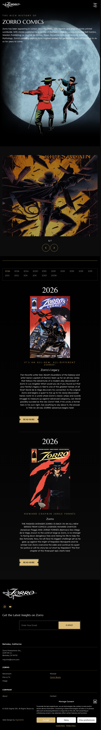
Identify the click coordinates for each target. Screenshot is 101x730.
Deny (66, 720)
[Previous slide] (46, 248)
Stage (4, 681)
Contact (53, 696)
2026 (7, 271)
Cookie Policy (60, 726)
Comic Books (55, 677)
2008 (54, 276)
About (4, 696)
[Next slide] (54, 248)
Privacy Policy (71, 726)
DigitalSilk (19, 720)
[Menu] (95, 5)
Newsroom (6, 674)
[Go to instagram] (4, 606)
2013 (7, 276)
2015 (90, 271)
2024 (26, 271)
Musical (53, 674)
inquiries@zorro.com (10, 659)
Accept (46, 720)
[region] (50, 195)
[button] (95, 701)
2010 (44, 276)
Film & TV (6, 677)
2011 (25, 276)
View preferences (87, 720)
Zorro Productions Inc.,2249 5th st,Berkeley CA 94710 (11, 652)
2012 (16, 276)
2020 (35, 271)
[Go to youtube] (10, 606)
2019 (44, 271)
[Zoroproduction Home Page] (11, 5)
